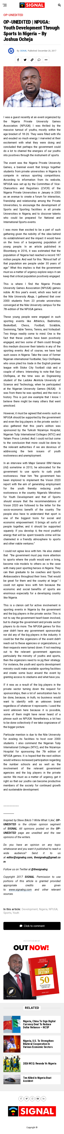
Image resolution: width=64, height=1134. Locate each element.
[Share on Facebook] (18, 60)
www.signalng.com (20, 889)
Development (30, 909)
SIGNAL (23, 51)
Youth (16, 913)
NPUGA (53, 909)
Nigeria (43, 909)
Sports (7, 913)
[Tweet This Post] (25, 60)
